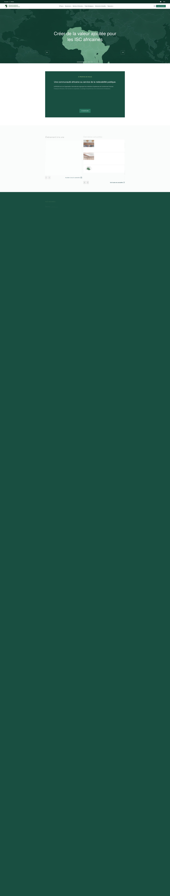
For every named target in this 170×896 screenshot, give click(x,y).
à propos (61, 6)
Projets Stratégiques (89, 6)
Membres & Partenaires (78, 6)
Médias (12, 1)
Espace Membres (160, 6)
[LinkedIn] (160, 1)
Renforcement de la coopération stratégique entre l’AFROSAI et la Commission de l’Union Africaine (108, 156)
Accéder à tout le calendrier (72, 177)
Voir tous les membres (117, 206)
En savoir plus (85, 111)
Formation (6, 1)
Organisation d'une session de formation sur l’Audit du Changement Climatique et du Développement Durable (62, 142)
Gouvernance (68, 6)
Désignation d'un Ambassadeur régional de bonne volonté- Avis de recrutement (108, 169)
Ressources (110, 6)
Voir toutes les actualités (116, 182)
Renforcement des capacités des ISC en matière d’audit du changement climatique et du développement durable (108, 144)
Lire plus (96, 151)
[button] (47, 52)
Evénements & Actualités (100, 6)
